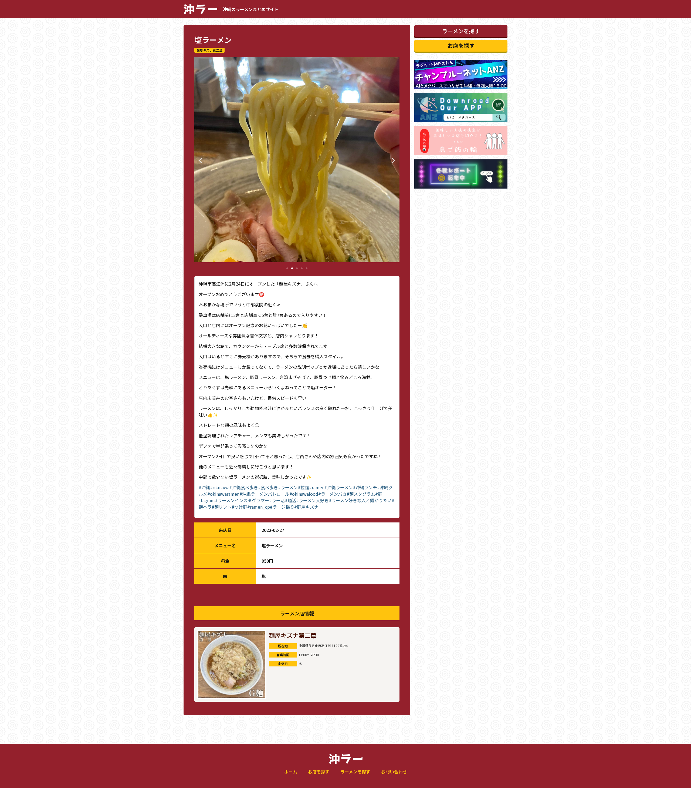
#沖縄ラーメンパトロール (264, 494)
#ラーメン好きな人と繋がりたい (360, 500)
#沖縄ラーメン (338, 487)
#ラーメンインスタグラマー (242, 500)
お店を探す (319, 771)
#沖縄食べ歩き (243, 487)
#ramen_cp (258, 507)
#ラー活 (277, 500)
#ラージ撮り (282, 507)
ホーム (290, 771)
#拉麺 (303, 487)
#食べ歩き (268, 487)
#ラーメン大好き (312, 500)
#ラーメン (288, 487)
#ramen (316, 487)
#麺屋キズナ (306, 507)
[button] (200, 160)
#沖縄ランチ (365, 487)
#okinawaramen (223, 494)
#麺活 (290, 500)
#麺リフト (222, 507)
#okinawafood (303, 494)
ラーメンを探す (355, 771)
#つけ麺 (239, 507)
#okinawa (219, 487)
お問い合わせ (394, 771)
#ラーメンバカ (332, 494)
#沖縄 (204, 487)
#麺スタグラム (361, 494)
